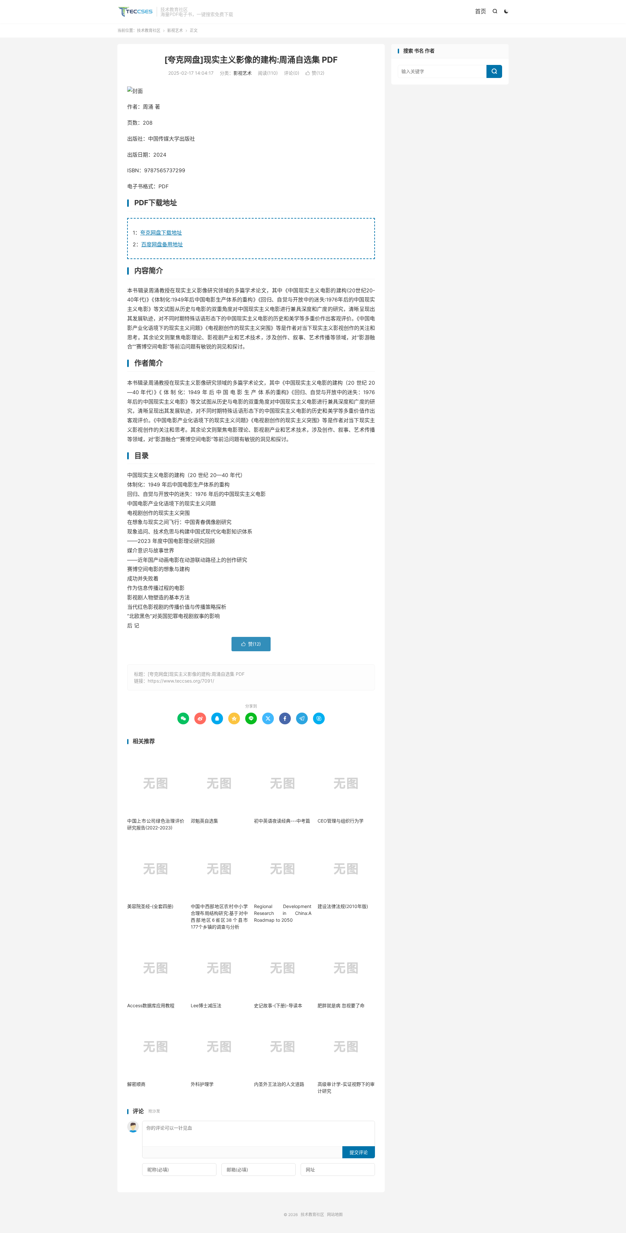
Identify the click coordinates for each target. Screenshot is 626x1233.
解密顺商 (136, 1084)
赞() (315, 73)
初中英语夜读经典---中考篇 (282, 821)
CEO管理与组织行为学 (341, 821)
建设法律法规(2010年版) (343, 906)
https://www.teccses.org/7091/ (181, 681)
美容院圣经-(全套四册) (150, 906)
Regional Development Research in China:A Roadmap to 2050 (282, 913)
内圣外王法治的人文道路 (279, 1084)
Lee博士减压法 (206, 1005)
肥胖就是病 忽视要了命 (341, 1005)
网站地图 (335, 1214)
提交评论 (359, 1152)
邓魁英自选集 (204, 821)
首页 (480, 11)
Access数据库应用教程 (150, 1005)
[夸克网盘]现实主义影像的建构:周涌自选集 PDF (251, 60)
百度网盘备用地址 (162, 244)
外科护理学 (202, 1084)
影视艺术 (175, 30)
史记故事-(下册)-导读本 (278, 1005)
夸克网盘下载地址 (161, 232)
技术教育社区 (135, 12)
